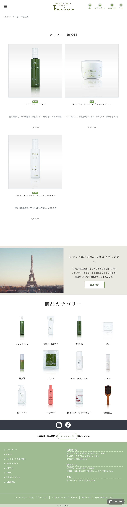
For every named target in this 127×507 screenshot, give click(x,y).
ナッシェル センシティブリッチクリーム (92, 104)
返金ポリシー (42, 497)
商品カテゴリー (12, 463)
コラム (9, 472)
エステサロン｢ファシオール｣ (23, 497)
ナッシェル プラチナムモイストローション (35, 195)
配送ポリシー (86, 497)
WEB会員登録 (67, 436)
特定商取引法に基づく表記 (104, 497)
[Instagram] (59, 425)
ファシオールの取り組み (15, 459)
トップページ (11, 449)
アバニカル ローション (35, 104)
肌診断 (94, 285)
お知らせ (9, 468)
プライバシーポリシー (59, 497)
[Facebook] (68, 425)
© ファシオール (63, 505)
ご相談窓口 (10, 482)
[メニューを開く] (5, 6)
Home (6, 16)
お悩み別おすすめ (13, 477)
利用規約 (74, 497)
